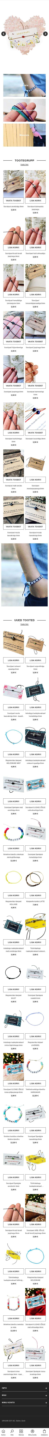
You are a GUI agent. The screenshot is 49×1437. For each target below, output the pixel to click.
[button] (12, 1432)
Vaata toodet (13, 201)
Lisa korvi (35, 201)
